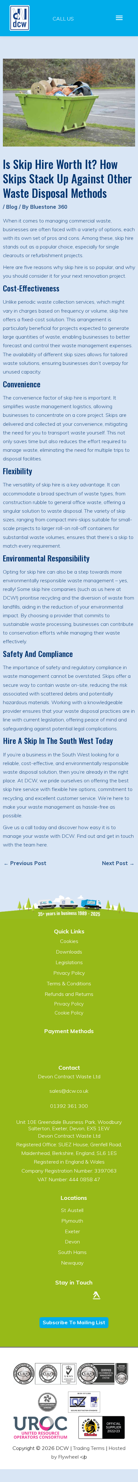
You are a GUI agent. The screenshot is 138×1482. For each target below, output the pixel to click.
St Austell (72, 1210)
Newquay (72, 1262)
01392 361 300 (69, 1106)
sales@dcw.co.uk (69, 1091)
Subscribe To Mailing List (74, 1322)
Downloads (69, 951)
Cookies (69, 941)
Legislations (69, 962)
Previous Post (25, 863)
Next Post (118, 863)
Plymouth (72, 1220)
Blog (11, 207)
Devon (72, 1241)
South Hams (72, 1252)
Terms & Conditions (69, 983)
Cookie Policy (69, 1013)
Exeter (72, 1231)
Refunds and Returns (69, 994)
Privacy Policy (69, 973)
